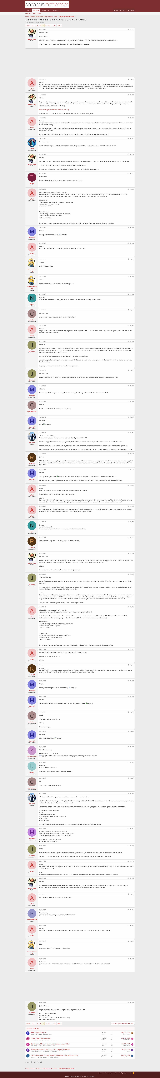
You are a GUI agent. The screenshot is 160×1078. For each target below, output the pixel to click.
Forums (36, 10)
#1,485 (132, 712)
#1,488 (132, 762)
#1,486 (132, 731)
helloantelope (34, 1046)
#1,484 (132, 696)
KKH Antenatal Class (38, 1032)
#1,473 (132, 469)
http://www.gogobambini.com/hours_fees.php (54, 109)
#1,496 (132, 910)
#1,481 (132, 649)
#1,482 (132, 665)
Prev (28, 25)
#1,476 (132, 522)
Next (59, 25)
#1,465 (132, 325)
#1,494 (132, 878)
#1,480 (132, 607)
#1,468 (132, 386)
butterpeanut (126, 1034)
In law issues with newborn (41, 1038)
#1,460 (132, 243)
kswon (32, 1051)
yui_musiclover (31, 22)
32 (48, 25)
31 (46, 25)
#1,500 (132, 1002)
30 (43, 25)
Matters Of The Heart (52, 1040)
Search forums (37, 13)
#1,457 (132, 173)
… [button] (34, 25)
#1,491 (132, 828)
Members (56, 10)
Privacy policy (119, 1073)
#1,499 (132, 958)
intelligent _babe (35, 1057)
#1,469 (132, 401)
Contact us (101, 1073)
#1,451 (132, 29)
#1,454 (132, 118)
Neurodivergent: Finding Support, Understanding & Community (54, 1055)
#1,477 (132, 537)
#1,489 (132, 778)
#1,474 (132, 485)
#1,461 (132, 259)
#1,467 (132, 370)
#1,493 (132, 861)
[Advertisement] (80, 62)
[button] (50, 10)
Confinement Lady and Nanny (49, 1051)
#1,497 (132, 925)
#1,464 (132, 310)
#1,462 (132, 276)
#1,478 (132, 553)
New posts (28, 13)
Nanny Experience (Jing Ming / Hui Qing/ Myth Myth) (50, 1049)
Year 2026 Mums (47, 1034)
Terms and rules (109, 1073)
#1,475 (132, 506)
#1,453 (132, 95)
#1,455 (132, 138)
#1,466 (132, 341)
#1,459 (132, 227)
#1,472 (132, 454)
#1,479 (132, 574)
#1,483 (132, 680)
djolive (32, 1034)
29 (40, 25)
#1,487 (132, 747)
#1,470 (132, 417)
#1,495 (132, 894)
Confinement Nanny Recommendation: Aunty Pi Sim (50, 1044)
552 (54, 25)
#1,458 (132, 189)
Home (29, 10)
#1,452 (132, 79)
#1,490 (132, 794)
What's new (45, 10)
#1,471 (132, 433)
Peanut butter (34, 1040)
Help (125, 1073)
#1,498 (132, 941)
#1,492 (132, 845)
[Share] (128, 29)
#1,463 (132, 294)
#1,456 (132, 154)
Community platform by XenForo (80, 1076)
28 (37, 25)
